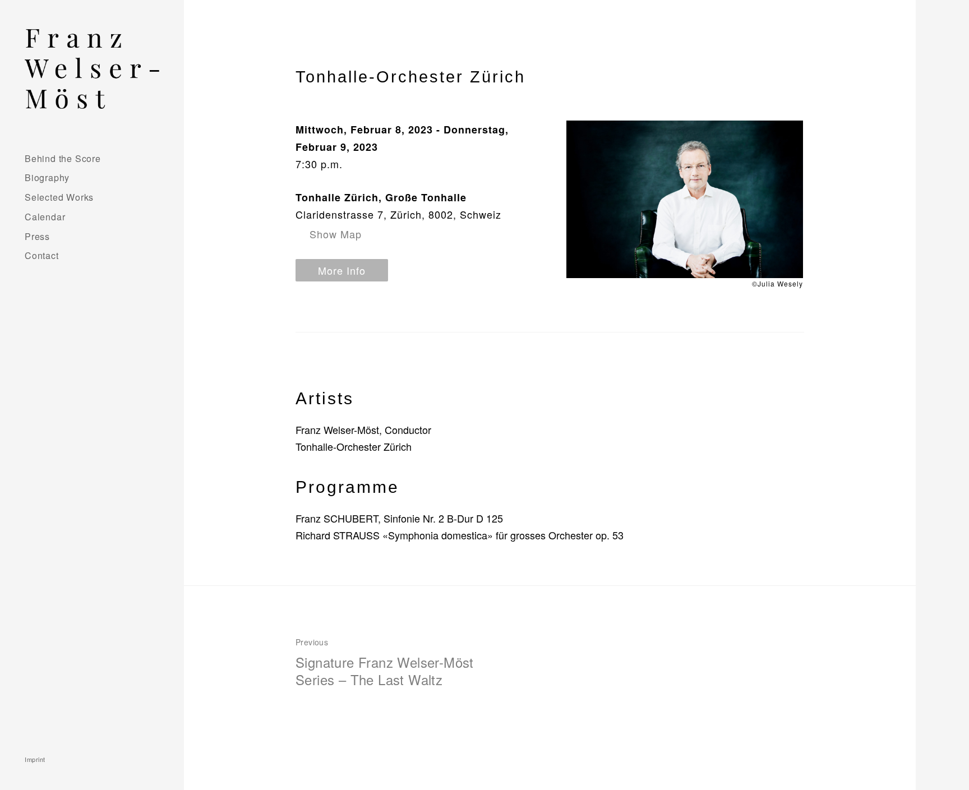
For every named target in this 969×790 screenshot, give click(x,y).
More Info (342, 270)
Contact (42, 255)
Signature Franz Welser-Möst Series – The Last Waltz (385, 662)
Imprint (35, 759)
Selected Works (59, 197)
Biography (47, 177)
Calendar (45, 216)
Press (37, 236)
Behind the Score (63, 158)
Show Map (336, 234)
